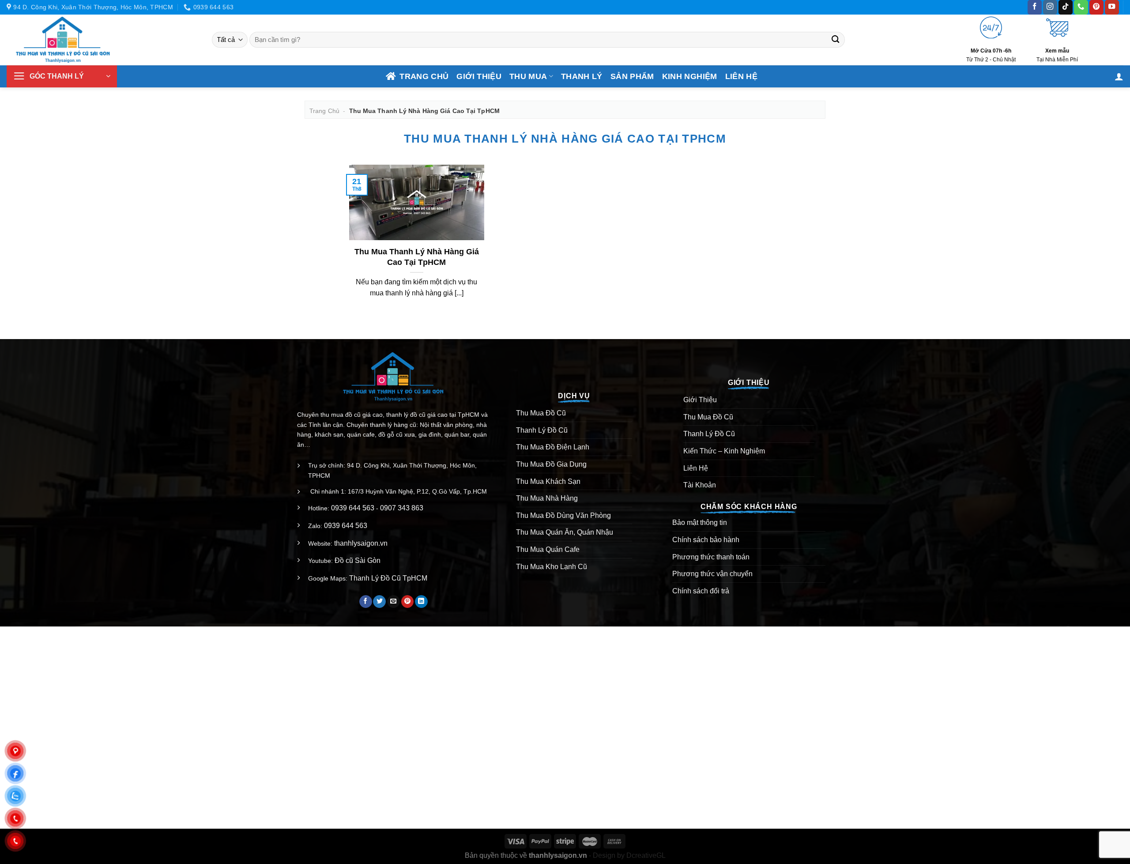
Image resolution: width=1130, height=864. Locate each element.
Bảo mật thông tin (699, 522)
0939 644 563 (352, 508)
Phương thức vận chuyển (712, 573)
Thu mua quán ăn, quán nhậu (564, 532)
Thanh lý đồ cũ (709, 434)
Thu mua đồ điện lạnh (552, 447)
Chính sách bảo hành (705, 539)
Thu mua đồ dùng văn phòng (563, 515)
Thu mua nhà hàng (547, 498)
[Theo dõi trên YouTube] (1112, 7)
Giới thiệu (478, 76)
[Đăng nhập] (1119, 76)
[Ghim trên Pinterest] (407, 601)
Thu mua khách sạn (548, 481)
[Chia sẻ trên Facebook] (365, 601)
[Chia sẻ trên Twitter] (379, 601)
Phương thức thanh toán (711, 557)
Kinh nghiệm (689, 76)
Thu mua (528, 76)
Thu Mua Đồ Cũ (541, 413)
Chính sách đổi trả (700, 591)
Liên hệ (741, 76)
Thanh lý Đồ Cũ (542, 430)
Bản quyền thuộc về (526, 855)
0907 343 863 (401, 508)
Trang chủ (423, 76)
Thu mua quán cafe (548, 549)
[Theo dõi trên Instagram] (1050, 7)
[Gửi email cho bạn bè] (393, 601)
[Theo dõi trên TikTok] (1065, 7)
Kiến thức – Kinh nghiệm (724, 451)
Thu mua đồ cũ (708, 417)
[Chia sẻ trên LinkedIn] (421, 601)
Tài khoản (699, 485)
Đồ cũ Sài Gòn (357, 560)
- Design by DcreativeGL (626, 855)
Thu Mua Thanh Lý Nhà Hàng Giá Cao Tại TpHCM (416, 257)
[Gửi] (836, 40)
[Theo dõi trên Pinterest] (1096, 7)
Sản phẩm (632, 76)
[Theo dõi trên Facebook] (1035, 7)
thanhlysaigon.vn (361, 543)
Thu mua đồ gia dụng (551, 464)
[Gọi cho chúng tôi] (1081, 7)
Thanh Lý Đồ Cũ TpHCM (388, 578)
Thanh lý (582, 76)
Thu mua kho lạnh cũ (551, 566)
